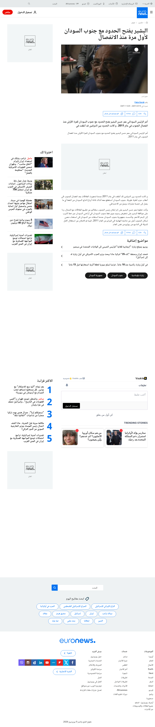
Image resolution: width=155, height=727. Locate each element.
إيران (91, 614)
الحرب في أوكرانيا (47, 606)
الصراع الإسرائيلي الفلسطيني (74, 606)
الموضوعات (148, 651)
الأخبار (140, 23)
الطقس (124, 665)
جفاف (45, 614)
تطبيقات (124, 678)
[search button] (29, 3)
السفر (151, 682)
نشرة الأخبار (122, 661)
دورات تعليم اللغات (120, 694)
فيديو (151, 690)
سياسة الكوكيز (96, 669)
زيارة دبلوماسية (138, 275)
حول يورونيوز (96, 657)
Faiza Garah (139, 102)
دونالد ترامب (107, 614)
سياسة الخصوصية (94, 673)
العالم (133, 23)
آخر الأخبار (123, 669)
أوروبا (151, 657)
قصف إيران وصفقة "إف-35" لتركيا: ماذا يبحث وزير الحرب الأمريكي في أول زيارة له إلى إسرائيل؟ (109, 256)
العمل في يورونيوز (94, 682)
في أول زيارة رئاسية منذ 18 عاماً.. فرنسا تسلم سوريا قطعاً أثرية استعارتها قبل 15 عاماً (108, 264)
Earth (150, 669)
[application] (104, 69)
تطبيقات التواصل (120, 682)
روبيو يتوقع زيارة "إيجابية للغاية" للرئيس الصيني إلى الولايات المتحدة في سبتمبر (110, 247)
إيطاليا (86, 621)
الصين (100, 621)
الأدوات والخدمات (120, 686)
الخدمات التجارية (95, 661)
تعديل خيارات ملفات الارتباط (91, 690)
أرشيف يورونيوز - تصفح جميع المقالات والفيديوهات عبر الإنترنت (143, 706)
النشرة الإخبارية (65, 672)
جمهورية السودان (95, 275)
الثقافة (150, 686)
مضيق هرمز (61, 614)
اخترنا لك (46, 152)
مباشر (7, 12)
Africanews (122, 690)
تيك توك (55, 621)
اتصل (100, 678)
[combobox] (44, 3)
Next (151, 673)
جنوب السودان (117, 275)
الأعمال (150, 665)
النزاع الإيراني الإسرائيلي (105, 606)
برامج (151, 694)
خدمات (124, 651)
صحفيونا (149, 698)
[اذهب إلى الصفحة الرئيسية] (142, 12)
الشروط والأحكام (95, 665)
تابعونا (124, 673)
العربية (146, 3)
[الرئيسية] (147, 23)
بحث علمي (71, 621)
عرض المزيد (97, 651)
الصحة (150, 678)
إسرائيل (77, 614)
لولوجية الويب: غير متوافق (91, 686)
